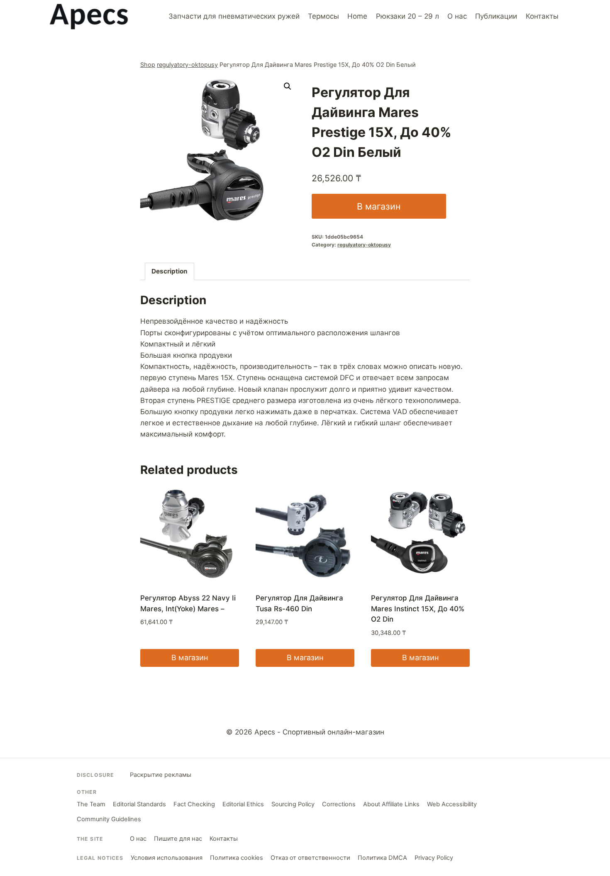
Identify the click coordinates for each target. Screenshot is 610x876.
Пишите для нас (178, 838)
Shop (147, 64)
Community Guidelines (109, 819)
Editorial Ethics (243, 804)
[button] (287, 86)
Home (357, 16)
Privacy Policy (434, 857)
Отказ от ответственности (310, 857)
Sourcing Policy (293, 804)
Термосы (323, 16)
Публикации (496, 16)
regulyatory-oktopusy (187, 64)
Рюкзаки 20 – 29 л (407, 16)
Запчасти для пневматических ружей (234, 16)
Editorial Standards (139, 804)
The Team (91, 804)
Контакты (542, 16)
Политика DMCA (382, 857)
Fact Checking (194, 804)
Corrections (339, 804)
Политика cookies (236, 857)
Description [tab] (169, 271)
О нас (457, 16)
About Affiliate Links (391, 804)
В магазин (378, 206)
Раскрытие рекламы (160, 774)
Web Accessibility (452, 804)
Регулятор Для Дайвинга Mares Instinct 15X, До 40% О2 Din (417, 608)
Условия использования (167, 857)
